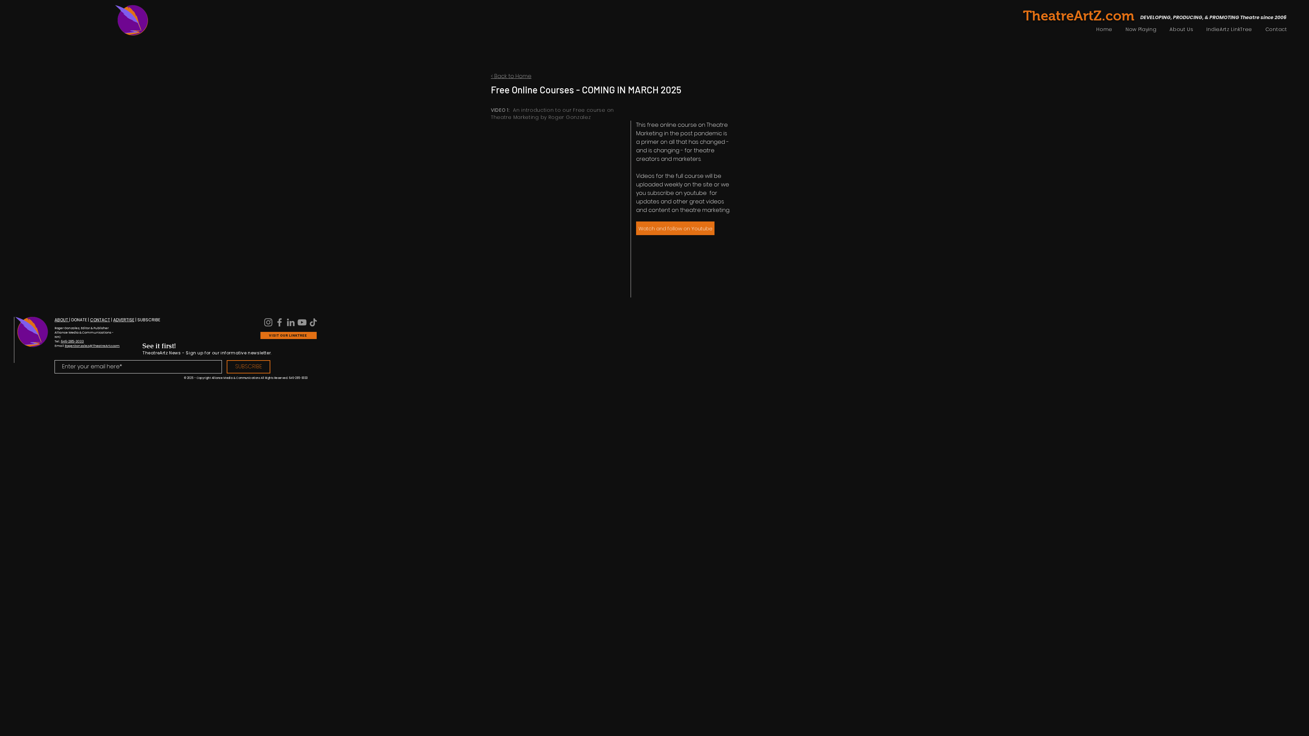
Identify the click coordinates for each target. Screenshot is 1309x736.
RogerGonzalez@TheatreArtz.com (92, 346)
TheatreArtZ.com (1078, 15)
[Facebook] (279, 322)
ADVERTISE (123, 320)
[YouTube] (302, 322)
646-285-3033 (72, 341)
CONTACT (100, 320)
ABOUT (62, 320)
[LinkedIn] (290, 322)
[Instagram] (268, 322)
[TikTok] (313, 322)
